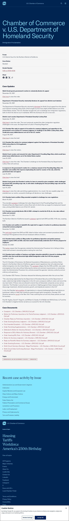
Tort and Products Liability (11, 415)
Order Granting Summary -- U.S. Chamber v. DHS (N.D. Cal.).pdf (24, 343)
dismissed (37, 106)
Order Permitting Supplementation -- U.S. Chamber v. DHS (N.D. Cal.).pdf (27, 327)
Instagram (6, 483)
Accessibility (7, 502)
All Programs (7, 461)
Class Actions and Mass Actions (13, 394)
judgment (33, 219)
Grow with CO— (8, 488)
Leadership (6, 472)
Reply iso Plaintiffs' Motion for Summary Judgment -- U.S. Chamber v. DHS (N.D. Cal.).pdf (32, 340)
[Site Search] (61, 3)
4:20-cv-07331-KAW (9, 71)
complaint (15, 203)
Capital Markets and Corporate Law (14, 391)
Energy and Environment (10, 397)
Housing (9, 436)
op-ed (17, 294)
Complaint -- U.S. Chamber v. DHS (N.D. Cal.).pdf (19, 311)
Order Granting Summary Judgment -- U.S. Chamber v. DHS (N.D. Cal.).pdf (27, 321)
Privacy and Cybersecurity (11, 412)
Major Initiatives (8, 464)
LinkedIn (5, 477)
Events (5, 466)
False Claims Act (8, 400)
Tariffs (7, 440)
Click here (6, 97)
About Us (6, 469)
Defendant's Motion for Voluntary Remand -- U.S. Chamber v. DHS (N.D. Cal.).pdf (29, 330)
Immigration (33, 359)
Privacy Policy (7, 499)
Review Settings (27, 517)
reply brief (8, 232)
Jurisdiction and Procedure (11, 406)
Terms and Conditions (9, 496)
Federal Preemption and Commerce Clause (16, 403)
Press (4, 505)
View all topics (7, 455)
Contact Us (6, 474)
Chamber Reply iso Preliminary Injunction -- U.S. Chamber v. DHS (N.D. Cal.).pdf (29, 319)
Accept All (40, 517)
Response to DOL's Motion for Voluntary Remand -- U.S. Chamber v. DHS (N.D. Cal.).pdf (31, 332)
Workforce (11, 444)
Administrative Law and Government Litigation (15, 359)
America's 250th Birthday (22, 448)
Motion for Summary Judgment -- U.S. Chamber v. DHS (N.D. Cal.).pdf (25, 338)
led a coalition (20, 290)
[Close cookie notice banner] (66, 508)
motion (7, 248)
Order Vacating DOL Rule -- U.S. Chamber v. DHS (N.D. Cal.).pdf (24, 335)
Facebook (6, 480)
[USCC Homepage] (34, 423)
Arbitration (6, 388)
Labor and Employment (10, 409)
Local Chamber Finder (9, 491)
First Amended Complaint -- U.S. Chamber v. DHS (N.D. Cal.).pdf (24, 324)
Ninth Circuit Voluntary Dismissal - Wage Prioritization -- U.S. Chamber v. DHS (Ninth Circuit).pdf (34, 346)
